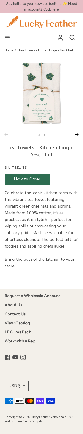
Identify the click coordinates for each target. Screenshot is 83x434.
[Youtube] (15, 358)
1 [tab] (39, 135)
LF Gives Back (18, 332)
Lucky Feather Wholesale (49, 417)
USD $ (14, 385)
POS (71, 417)
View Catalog (17, 323)
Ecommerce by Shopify (27, 421)
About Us (13, 304)
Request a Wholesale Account (32, 295)
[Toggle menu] (7, 38)
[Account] (60, 36)
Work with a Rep (20, 341)
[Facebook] (8, 358)
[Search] (72, 36)
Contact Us (15, 314)
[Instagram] (23, 358)
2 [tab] (44, 135)
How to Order (27, 179)
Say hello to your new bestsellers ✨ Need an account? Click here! (41, 6)
